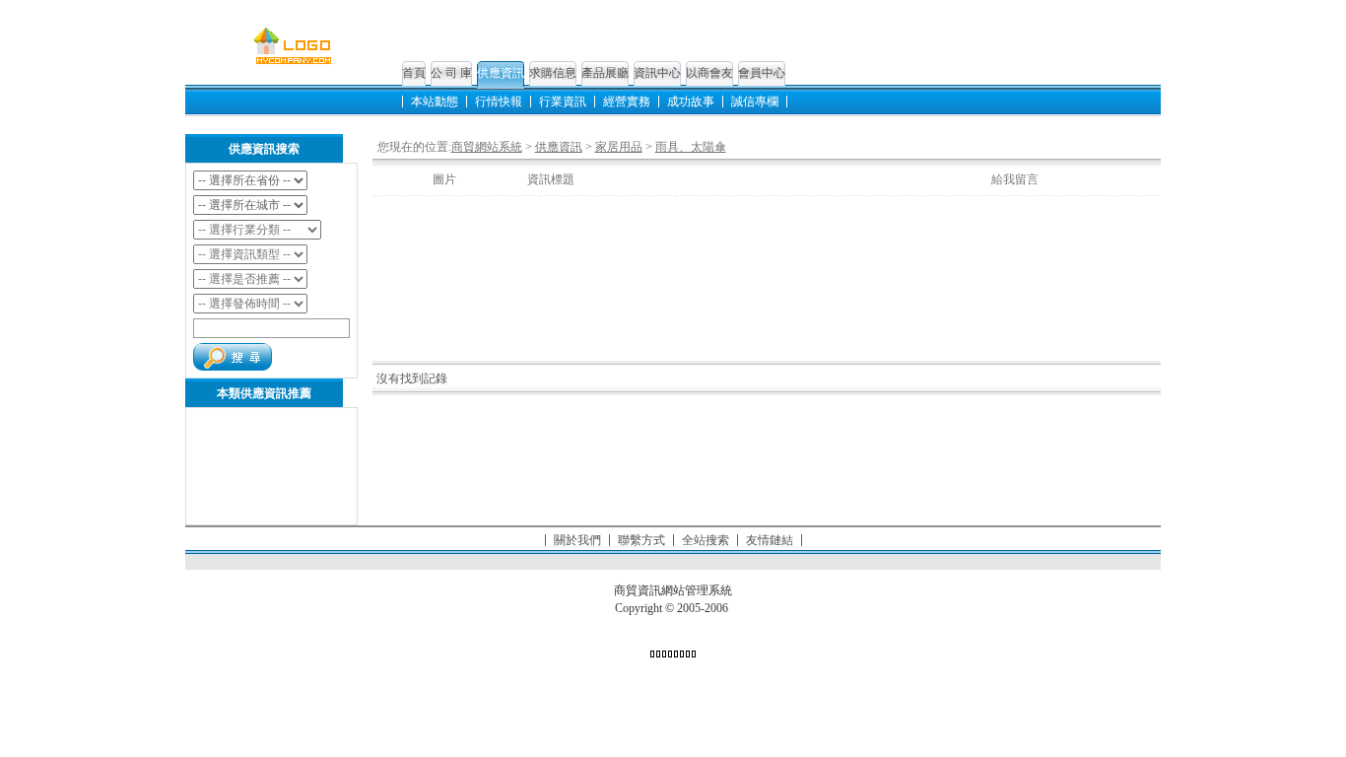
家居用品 (618, 147)
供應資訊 (500, 73)
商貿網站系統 (486, 147)
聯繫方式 (641, 540)
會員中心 (761, 73)
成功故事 (690, 101)
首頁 (414, 73)
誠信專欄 (754, 101)
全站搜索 (705, 540)
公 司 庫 (451, 73)
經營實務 (626, 101)
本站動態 (434, 101)
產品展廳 (605, 73)
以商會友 (709, 73)
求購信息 (552, 73)
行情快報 (498, 101)
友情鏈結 (769, 540)
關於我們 (577, 540)
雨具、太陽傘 (690, 147)
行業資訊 (562, 101)
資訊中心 (657, 73)
